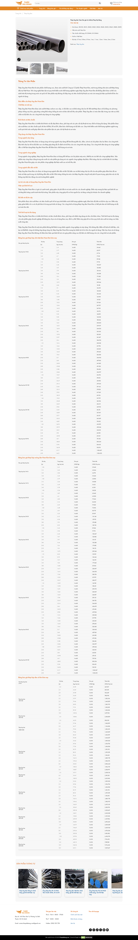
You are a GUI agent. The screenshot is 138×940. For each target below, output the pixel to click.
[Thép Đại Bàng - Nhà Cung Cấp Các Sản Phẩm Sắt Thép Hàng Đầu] (23, 3)
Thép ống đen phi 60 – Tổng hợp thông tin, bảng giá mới (120, 892)
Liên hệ (100, 8)
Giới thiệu (93, 8)
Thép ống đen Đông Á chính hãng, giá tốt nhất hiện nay (27, 892)
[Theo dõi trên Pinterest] (104, 929)
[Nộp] (99, 3)
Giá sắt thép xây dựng (66, 8)
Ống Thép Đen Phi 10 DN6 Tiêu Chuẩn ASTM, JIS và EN (51, 892)
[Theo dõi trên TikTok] (97, 929)
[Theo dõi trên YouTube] (107, 929)
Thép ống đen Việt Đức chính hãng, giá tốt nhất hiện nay (74, 892)
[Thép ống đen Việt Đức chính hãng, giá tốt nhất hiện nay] (74, 878)
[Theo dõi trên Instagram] (93, 929)
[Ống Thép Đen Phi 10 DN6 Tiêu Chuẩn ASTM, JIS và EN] (51, 878)
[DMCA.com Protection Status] (86, 937)
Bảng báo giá (51, 8)
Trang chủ (42, 8)
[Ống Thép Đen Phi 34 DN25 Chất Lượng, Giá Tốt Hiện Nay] (98, 878)
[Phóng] (19, 59)
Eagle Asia (78, 937)
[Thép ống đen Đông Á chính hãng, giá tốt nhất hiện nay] (28, 878)
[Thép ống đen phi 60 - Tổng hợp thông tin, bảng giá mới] (121, 878)
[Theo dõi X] (100, 929)
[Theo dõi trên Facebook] (90, 929)
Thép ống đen (28, 13)
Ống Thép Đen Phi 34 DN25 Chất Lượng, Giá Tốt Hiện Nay (97, 893)
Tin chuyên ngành (81, 8)
